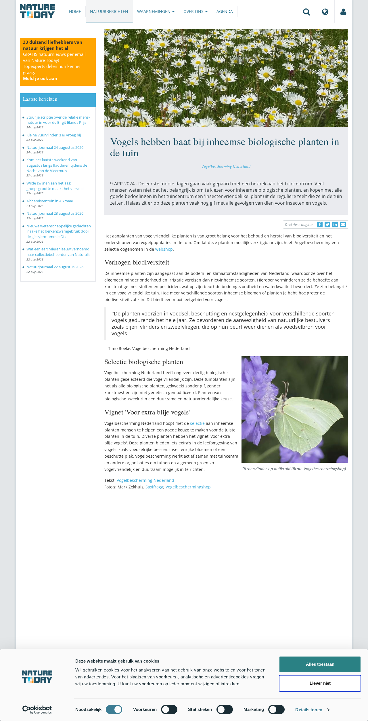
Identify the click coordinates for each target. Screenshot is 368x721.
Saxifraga (154, 487)
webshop (164, 249)
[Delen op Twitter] (327, 224)
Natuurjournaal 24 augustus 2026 (54, 147)
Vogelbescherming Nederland (226, 166)
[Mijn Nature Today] (343, 11)
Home (75, 11)
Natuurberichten (109, 11)
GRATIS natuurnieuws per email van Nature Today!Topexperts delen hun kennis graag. (54, 66)
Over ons (194, 11)
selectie (197, 423)
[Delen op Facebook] (320, 224)
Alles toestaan (320, 664)
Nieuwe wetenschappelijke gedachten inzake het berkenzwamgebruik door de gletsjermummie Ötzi (58, 231)
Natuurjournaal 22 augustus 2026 (54, 266)
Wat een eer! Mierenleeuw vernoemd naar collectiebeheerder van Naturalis (58, 251)
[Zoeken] (306, 11)
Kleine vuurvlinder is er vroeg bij (53, 135)
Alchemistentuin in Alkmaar (49, 200)
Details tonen (308, 709)
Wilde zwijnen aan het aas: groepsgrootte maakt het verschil (54, 185)
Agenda (224, 11)
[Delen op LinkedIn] (335, 224)
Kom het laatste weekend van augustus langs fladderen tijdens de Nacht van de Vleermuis (56, 165)
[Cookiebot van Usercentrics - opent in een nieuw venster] (37, 709)
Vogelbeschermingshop (188, 487)
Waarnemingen (154, 11)
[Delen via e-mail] (343, 224)
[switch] (169, 709)
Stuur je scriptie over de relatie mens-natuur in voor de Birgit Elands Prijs (58, 120)
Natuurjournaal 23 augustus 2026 (54, 213)
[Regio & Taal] (325, 11)
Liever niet (320, 683)
